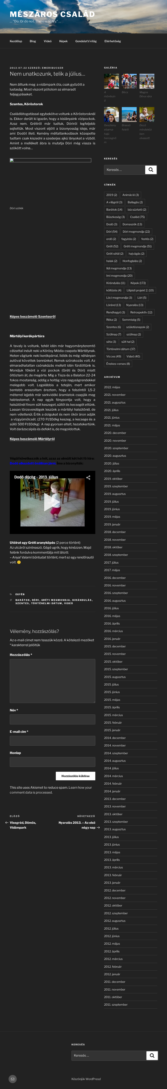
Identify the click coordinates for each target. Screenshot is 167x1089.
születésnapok (137, 327)
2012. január (112, 974)
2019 (111, 195)
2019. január (112, 524)
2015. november (115, 654)
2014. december (115, 738)
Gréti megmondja (55, 600)
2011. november (114, 989)
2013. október (113, 814)
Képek (63, 41)
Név (14, 710)
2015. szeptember (116, 669)
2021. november (114, 394)
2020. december (115, 432)
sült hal (127, 341)
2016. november (115, 585)
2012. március (113, 959)
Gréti (112, 246)
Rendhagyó (115, 312)
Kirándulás (82, 600)
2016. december (115, 577)
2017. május (112, 570)
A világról (114, 202)
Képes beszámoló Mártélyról (32, 439)
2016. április (112, 623)
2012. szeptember (116, 913)
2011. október (113, 997)
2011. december (114, 981)
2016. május (112, 616)
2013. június (112, 844)
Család (137, 217)
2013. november (115, 806)
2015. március (113, 715)
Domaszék (132, 224)
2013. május (112, 852)
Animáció (130, 195)
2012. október (113, 905)
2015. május (112, 699)
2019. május (112, 516)
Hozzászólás (21, 655)
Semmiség (131, 319)
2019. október (113, 478)
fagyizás (128, 239)
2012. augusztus (114, 920)
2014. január (112, 791)
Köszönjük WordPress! (86, 1079)
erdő (111, 239)
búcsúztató (137, 209)
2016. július (111, 608)
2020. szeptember (116, 448)
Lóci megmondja (119, 297)
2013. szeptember (116, 821)
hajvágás (136, 253)
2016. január (112, 638)
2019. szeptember (116, 486)
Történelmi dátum (46, 603)
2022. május (112, 387)
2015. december (115, 646)
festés (147, 239)
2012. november (114, 898)
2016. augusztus (115, 600)
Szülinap (113, 334)
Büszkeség (115, 217)
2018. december (115, 532)
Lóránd (113, 305)
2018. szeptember (116, 554)
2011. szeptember (115, 1004)
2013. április (112, 859)
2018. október (113, 547)
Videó (48, 41)
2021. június (112, 417)
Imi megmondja (119, 275)
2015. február (113, 722)
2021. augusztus (114, 402)
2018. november (115, 539)
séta (111, 341)
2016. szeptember (116, 593)
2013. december (115, 798)
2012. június (112, 936)
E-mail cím (19, 732)
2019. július (111, 501)
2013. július (111, 837)
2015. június (112, 692)
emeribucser (53, 67)
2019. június (112, 509)
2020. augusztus (115, 455)
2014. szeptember (116, 753)
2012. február (113, 966)
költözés (113, 290)
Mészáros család (52, 14)
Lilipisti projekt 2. (140, 290)
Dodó (111, 224)
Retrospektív (141, 312)
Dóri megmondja (136, 231)
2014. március (113, 776)
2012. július (111, 928)
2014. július (111, 768)
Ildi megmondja (119, 268)
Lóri (141, 297)
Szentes (22, 603)
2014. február (113, 783)
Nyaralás (134, 305)
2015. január (112, 730)
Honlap (15, 753)
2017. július (111, 562)
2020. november (115, 440)
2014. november (115, 745)
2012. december (114, 890)
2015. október (113, 661)
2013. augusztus (115, 829)
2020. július (111, 463)
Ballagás (135, 202)
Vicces (113, 356)
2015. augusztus (115, 677)
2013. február (113, 875)
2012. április (112, 951)
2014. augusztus (115, 760)
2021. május (112, 425)
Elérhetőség (112, 41)
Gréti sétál (114, 253)
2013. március (113, 867)
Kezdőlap (16, 41)
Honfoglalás (132, 261)
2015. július (111, 684)
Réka (111, 319)
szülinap (133, 334)
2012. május (112, 943)
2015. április (112, 707)
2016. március (113, 631)
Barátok (22, 600)
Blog (33, 41)
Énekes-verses (118, 363)
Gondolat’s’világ (86, 41)
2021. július (111, 410)
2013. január (112, 882)
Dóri (36, 600)
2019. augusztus (115, 493)
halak (111, 261)
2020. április (112, 471)
